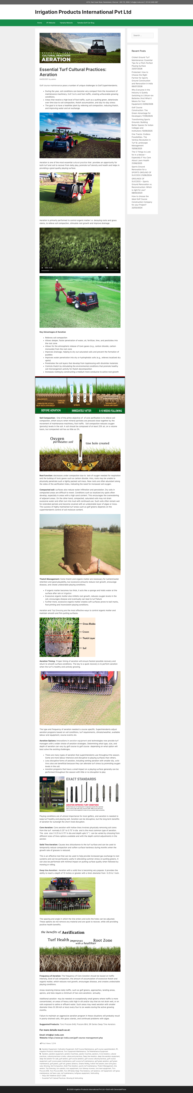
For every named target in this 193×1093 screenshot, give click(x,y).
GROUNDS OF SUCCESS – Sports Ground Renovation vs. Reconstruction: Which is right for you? (142, 184)
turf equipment (106, 1071)
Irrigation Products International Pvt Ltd (83, 12)
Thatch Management (105, 1066)
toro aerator (61, 1068)
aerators (95, 1054)
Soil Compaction (57, 1066)
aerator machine (85, 1054)
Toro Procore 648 (68, 1024)
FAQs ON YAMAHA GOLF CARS (54, 1076)
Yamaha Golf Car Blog (85, 23)
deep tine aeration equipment (109, 1056)
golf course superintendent (105, 1049)
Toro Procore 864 (56, 1071)
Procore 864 (82, 1024)
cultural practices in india (56, 1056)
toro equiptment (72, 1068)
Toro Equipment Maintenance (75, 1051)
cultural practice (80, 162)
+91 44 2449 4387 (151, 2)
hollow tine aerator (97, 1064)
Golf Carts (72, 94)
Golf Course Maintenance (84, 1049)
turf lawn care (55, 1073)
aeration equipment (78, 741)
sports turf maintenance (88, 1066)
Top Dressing (57, 610)
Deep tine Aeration (48, 870)
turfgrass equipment (82, 1073)
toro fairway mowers (87, 1068)
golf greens (54, 1064)
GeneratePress (120, 1089)
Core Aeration (104, 1054)
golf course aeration (76, 1059)
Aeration (45, 1054)
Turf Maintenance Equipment (97, 1051)
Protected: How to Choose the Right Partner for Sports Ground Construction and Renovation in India (142, 78)
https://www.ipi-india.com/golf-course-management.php (75, 1038)
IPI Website (50, 23)
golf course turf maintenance (83, 1061)
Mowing (47, 1066)
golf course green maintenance (59, 1061)
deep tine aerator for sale (49, 1059)
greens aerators (72, 1064)
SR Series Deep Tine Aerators (102, 1024)
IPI (117, 1049)
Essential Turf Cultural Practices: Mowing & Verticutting (62, 1078)
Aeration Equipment (49, 1049)
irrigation (67, 593)
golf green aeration (102, 1061)
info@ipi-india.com (137, 2)
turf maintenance (67, 1073)
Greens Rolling (84, 1064)
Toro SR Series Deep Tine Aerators (77, 1071)
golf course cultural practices (95, 1059)
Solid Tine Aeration (71, 1066)
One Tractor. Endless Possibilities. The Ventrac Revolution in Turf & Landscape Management (141, 140)
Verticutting (94, 1073)
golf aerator (63, 1059)
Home (39, 23)
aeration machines (71, 1054)
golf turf (62, 1064)
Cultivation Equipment (66, 1049)
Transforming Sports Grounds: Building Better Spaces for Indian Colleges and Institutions (142, 125)
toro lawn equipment (103, 1068)
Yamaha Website (66, 23)
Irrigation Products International (51, 1051)
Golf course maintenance (51, 85)
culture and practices (74, 1056)
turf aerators (95, 1071)
